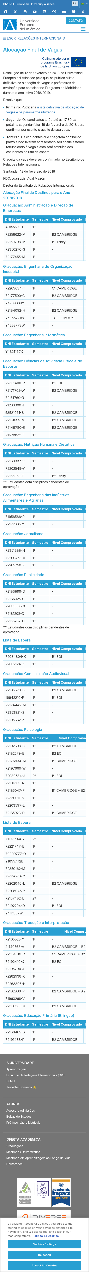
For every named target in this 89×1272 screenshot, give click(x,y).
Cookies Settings (44, 1244)
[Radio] (64, 12)
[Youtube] (35, 12)
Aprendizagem (16, 1069)
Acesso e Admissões (20, 1110)
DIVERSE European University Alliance (29, 4)
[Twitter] (15, 12)
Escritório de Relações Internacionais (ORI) (35, 1075)
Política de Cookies (45, 1235)
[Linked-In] (44, 12)
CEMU (10, 1081)
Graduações (14, 1146)
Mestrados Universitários (23, 1152)
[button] (84, 3)
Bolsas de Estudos (18, 1116)
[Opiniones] (74, 12)
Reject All (44, 1254)
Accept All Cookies (44, 1265)
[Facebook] (5, 12)
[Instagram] (25, 12)
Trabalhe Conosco (19, 1087)
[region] (44, 1245)
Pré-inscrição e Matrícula (23, 1122)
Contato (76, 20)
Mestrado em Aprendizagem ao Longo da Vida (38, 1158)
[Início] (21, 24)
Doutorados (14, 1164)
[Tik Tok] (83, 12)
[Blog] (54, 12)
